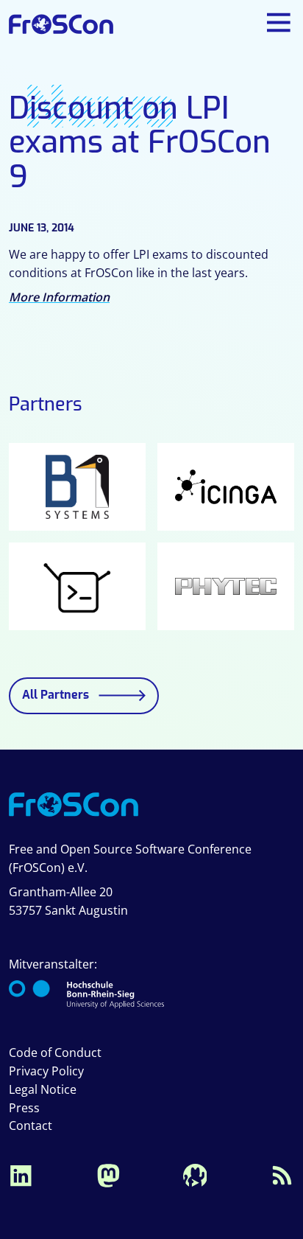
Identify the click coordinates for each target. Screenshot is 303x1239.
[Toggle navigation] (279, 22)
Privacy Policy (46, 1071)
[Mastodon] (108, 1174)
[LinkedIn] (20, 1174)
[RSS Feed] (282, 1174)
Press (24, 1108)
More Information (59, 297)
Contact (30, 1125)
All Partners (55, 694)
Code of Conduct (55, 1052)
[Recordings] (195, 1174)
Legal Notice (42, 1089)
